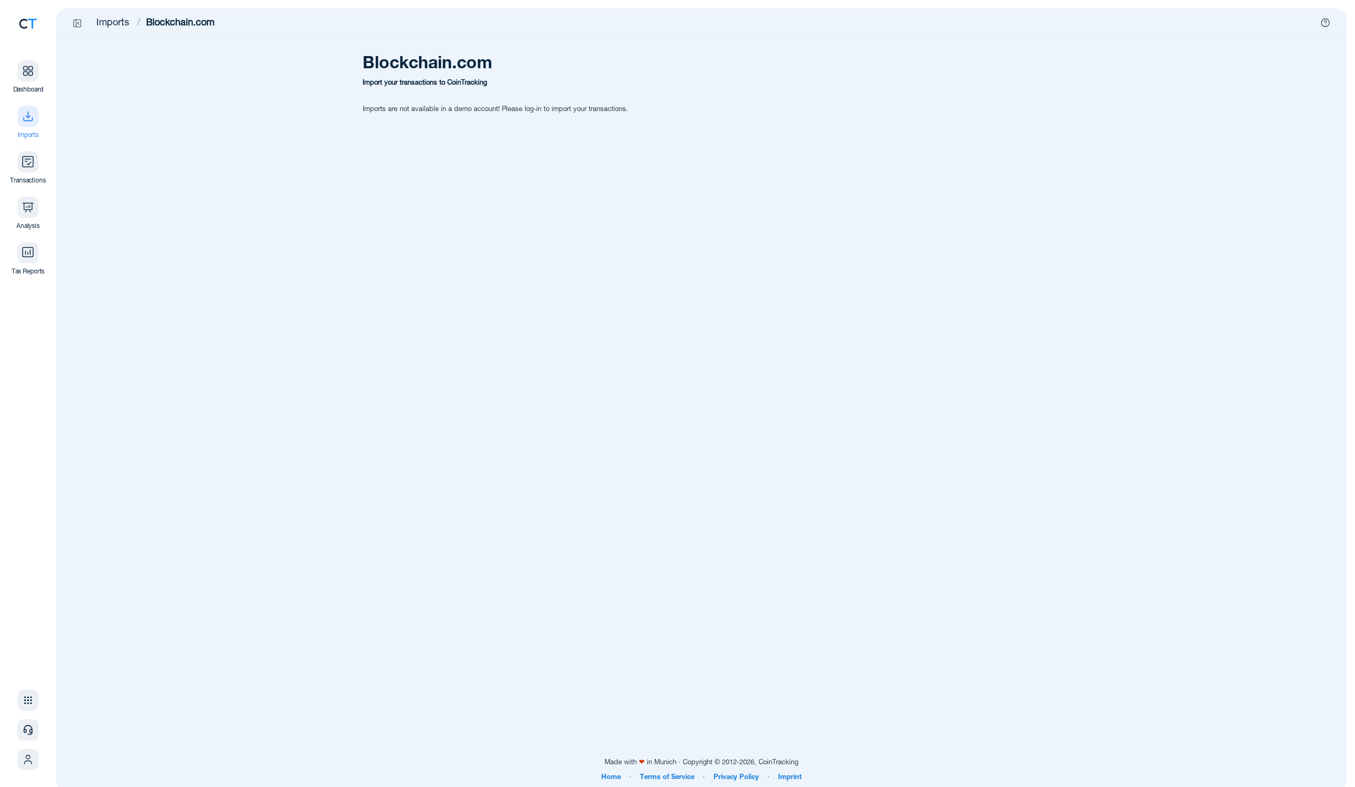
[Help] (1325, 22)
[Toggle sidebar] (77, 23)
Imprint (790, 777)
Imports (112, 23)
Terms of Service (667, 777)
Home (611, 777)
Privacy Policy (736, 777)
